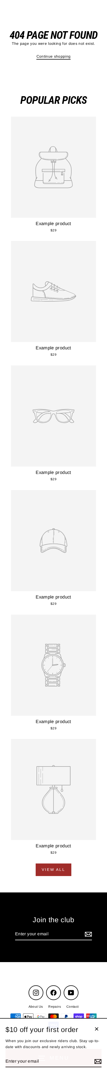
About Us (36, 1007)
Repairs (54, 1007)
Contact (72, 1007)
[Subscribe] (87, 934)
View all (53, 869)
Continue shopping (53, 56)
